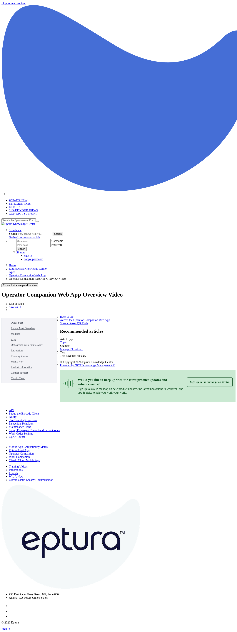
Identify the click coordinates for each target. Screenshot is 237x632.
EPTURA (15, 207)
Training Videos (19, 356)
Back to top (67, 316)
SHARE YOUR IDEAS (23, 210)
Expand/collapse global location (20, 285)
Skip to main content (13, 3)
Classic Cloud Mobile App (24, 460)
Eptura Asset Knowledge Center (28, 268)
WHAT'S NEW (18, 200)
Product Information (21, 367)
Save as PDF (16, 307)
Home (12, 265)
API (11, 410)
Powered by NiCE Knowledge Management (87, 365)
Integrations (17, 350)
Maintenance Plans (20, 426)
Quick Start (17, 322)
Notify (12, 416)
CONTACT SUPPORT (23, 213)
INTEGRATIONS (20, 203)
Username (57, 240)
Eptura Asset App (19, 450)
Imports (13, 473)
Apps (12, 272)
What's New (17, 361)
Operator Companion (21, 453)
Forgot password (33, 259)
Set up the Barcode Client (24, 413)
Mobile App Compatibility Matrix (28, 446)
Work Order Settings (21, 433)
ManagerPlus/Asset (71, 349)
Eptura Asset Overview (23, 328)
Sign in (21, 248)
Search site (15, 230)
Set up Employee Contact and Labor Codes (34, 430)
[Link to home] (18, 223)
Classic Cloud (18, 378)
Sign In (5, 628)
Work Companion (19, 456)
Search (13, 233)
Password (57, 244)
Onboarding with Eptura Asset (27, 345)
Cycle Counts (17, 436)
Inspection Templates (21, 423)
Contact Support (19, 372)
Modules (15, 333)
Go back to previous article (24, 237)
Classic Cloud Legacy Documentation (31, 479)
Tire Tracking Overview (23, 420)
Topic (63, 342)
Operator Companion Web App (27, 275)
